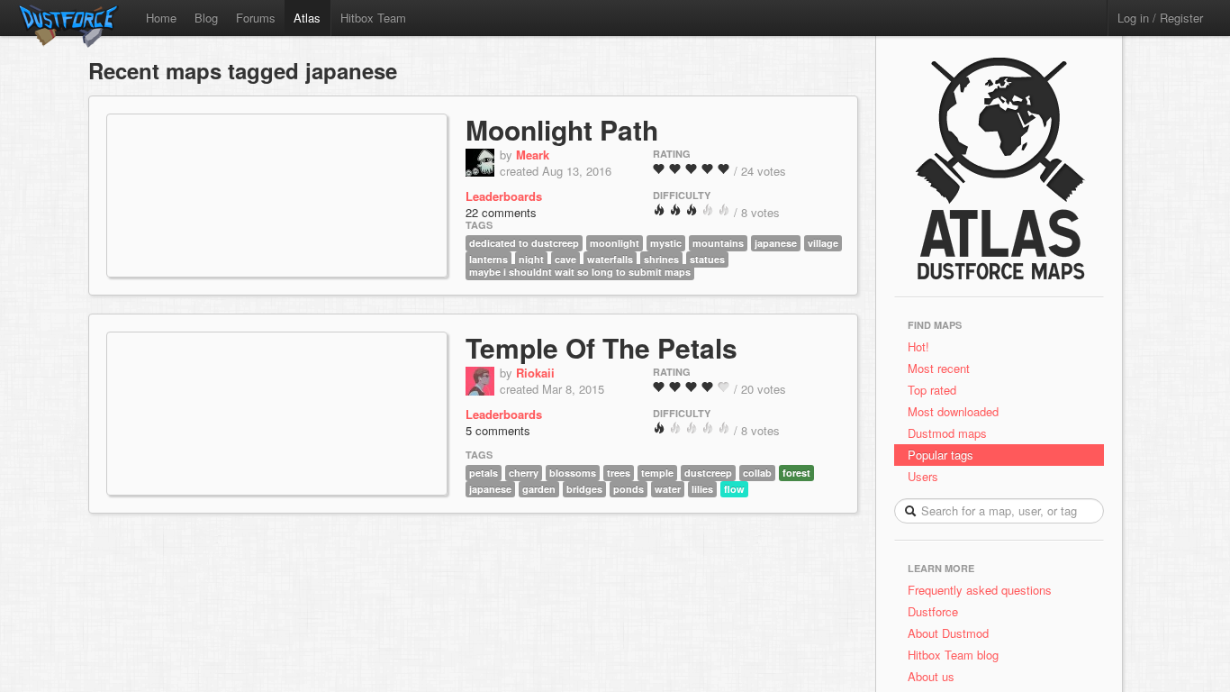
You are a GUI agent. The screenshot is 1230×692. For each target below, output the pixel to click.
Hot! (918, 346)
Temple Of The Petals (601, 347)
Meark (532, 154)
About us (931, 676)
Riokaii (535, 372)
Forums (256, 17)
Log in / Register (1160, 17)
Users (923, 476)
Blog (206, 17)
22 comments (501, 212)
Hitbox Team (373, 17)
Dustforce (933, 611)
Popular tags (940, 454)
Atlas (307, 17)
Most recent (939, 368)
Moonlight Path (562, 129)
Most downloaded (953, 411)
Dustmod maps (947, 433)
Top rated (932, 389)
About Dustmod (948, 633)
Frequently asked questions (980, 589)
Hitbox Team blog (953, 654)
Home (161, 17)
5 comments (498, 430)
